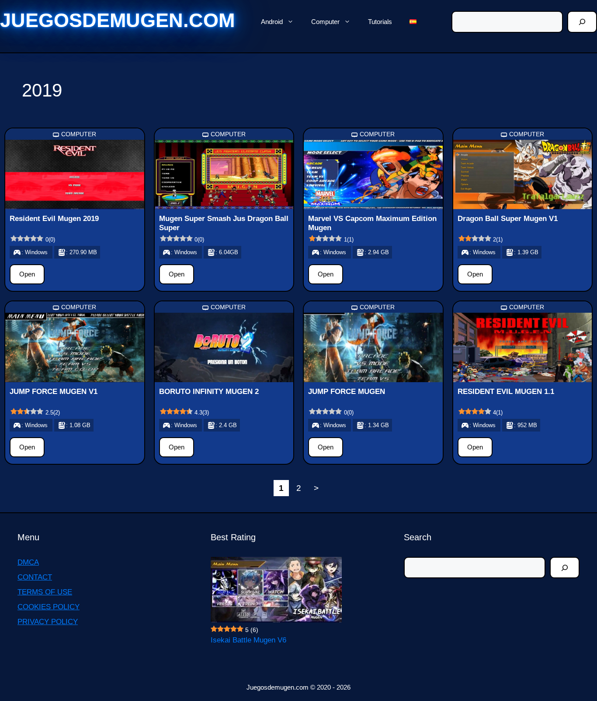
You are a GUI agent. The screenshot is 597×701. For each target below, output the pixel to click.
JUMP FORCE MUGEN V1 (53, 391)
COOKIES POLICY (48, 607)
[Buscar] (582, 22)
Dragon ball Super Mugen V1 (508, 218)
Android (272, 21)
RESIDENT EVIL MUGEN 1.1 (506, 391)
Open (27, 274)
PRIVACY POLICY (47, 622)
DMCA (28, 562)
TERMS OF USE (44, 592)
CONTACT (34, 577)
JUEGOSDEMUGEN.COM (117, 20)
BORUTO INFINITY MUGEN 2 (209, 391)
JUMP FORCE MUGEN (346, 391)
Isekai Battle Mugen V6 (248, 640)
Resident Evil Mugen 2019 (54, 218)
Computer (325, 21)
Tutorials (380, 21)
